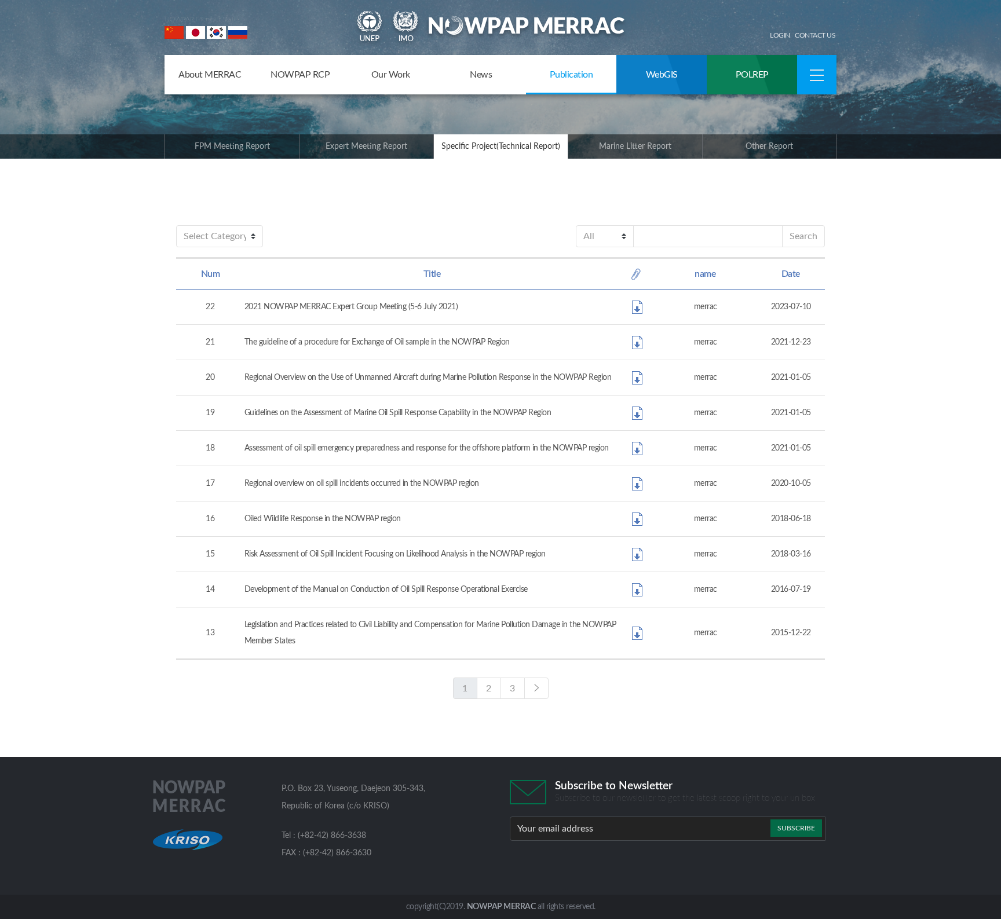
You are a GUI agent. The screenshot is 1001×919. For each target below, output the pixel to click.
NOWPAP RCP (300, 74)
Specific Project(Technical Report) (500, 146)
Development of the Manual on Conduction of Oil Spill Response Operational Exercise (386, 589)
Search (803, 236)
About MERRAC (209, 74)
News (481, 74)
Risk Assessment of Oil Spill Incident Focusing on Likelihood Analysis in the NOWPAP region (395, 554)
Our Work (390, 74)
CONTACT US (815, 35)
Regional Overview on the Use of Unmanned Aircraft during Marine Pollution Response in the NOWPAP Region (428, 378)
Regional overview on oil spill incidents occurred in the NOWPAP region (361, 483)
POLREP (752, 74)
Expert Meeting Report (366, 146)
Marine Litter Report (635, 146)
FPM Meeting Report (232, 146)
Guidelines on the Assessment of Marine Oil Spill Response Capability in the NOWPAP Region (397, 413)
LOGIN (780, 35)
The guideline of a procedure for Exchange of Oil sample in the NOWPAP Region (377, 342)
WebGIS (662, 74)
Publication (571, 74)
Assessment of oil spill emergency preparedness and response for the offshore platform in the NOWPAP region (426, 448)
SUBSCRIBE (796, 828)
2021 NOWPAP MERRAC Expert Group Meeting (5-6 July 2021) (351, 307)
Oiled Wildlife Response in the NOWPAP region (322, 519)
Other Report (769, 146)
